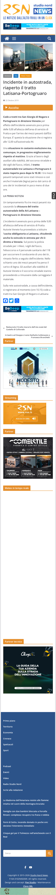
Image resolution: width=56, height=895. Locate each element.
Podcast (7, 766)
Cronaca (7, 76)
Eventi (6, 772)
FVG (16, 76)
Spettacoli (8, 744)
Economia (8, 732)
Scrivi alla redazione (13, 790)
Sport (6, 750)
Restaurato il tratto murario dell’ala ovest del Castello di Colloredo (26, 328)
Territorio (8, 726)
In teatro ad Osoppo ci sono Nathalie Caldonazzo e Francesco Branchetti (27, 336)
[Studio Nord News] (7, 38)
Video (6, 778)
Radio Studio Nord (12, 784)
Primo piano (25, 76)
